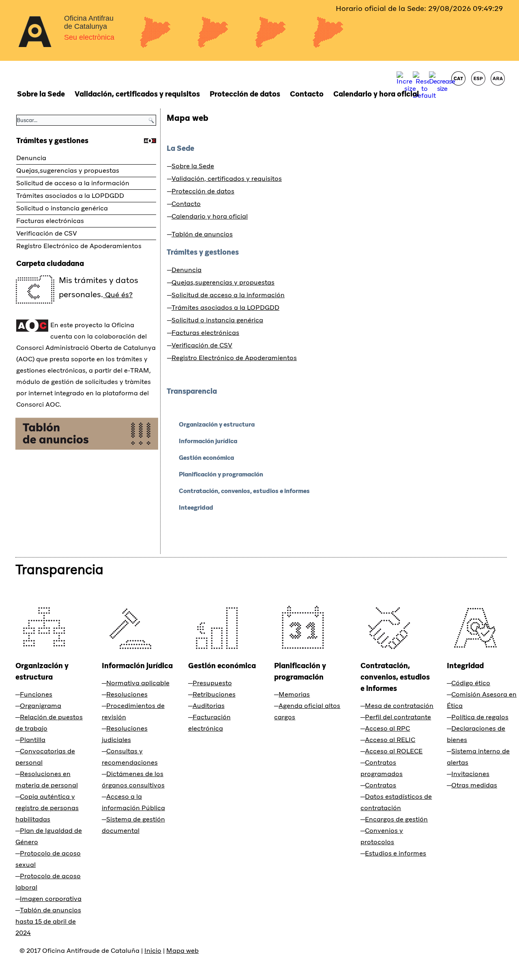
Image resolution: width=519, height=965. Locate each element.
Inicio (152, 950)
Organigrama (40, 705)
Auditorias (209, 705)
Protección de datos (245, 94)
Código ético (470, 683)
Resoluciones (127, 694)
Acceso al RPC (387, 728)
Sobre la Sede (41, 94)
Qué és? (118, 294)
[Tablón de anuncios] (86, 447)
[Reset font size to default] (424, 95)
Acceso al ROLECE (393, 751)
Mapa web (187, 118)
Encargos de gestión (396, 819)
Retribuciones (214, 694)
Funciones (36, 694)
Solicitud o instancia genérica (62, 208)
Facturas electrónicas (50, 221)
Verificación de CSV (46, 233)
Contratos (380, 785)
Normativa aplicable (137, 683)
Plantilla (32, 740)
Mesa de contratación (399, 705)
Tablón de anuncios (202, 234)
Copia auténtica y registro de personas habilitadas (47, 807)
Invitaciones (470, 774)
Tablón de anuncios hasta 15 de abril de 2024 (48, 921)
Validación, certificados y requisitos (137, 94)
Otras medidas (474, 785)
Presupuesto (212, 683)
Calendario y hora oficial (376, 94)
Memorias (294, 694)
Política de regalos (479, 717)
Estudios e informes (395, 853)
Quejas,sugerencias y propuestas (67, 170)
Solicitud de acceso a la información (72, 183)
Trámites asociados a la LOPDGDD (70, 195)
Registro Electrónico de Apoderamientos (79, 246)
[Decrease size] (442, 88)
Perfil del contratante (398, 717)
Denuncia (31, 158)
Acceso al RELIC (390, 740)
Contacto (307, 94)
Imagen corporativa (50, 898)
